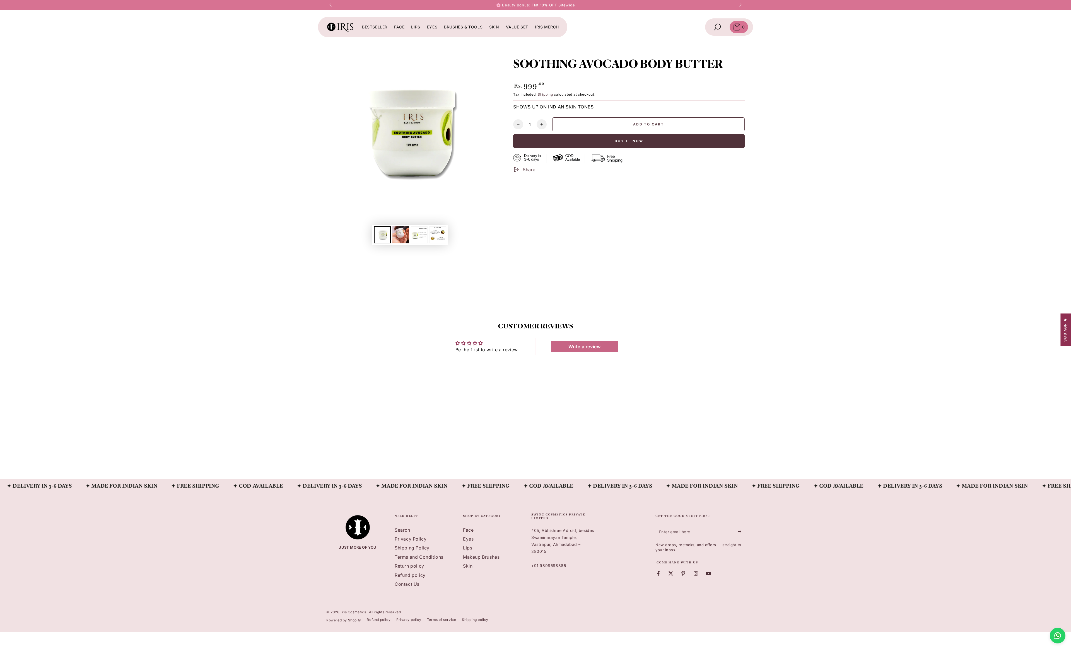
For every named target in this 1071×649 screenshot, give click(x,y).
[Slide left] (331, 5)
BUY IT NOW (629, 141)
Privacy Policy (410, 539)
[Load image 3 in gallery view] (419, 234)
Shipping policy (475, 619)
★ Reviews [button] (1065, 330)
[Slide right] (740, 5)
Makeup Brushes (481, 557)
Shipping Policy (412, 548)
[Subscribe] (741, 532)
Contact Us (407, 584)
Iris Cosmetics (354, 612)
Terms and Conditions (419, 557)
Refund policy (410, 575)
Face (468, 530)
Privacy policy (408, 619)
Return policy (409, 566)
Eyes (468, 539)
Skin (467, 566)
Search (402, 530)
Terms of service (441, 619)
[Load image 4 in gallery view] (437, 234)
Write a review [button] (584, 346)
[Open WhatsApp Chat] (1057, 635)
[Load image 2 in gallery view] (400, 234)
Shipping (545, 94)
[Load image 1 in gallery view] (382, 234)
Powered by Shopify (343, 620)
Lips (467, 548)
